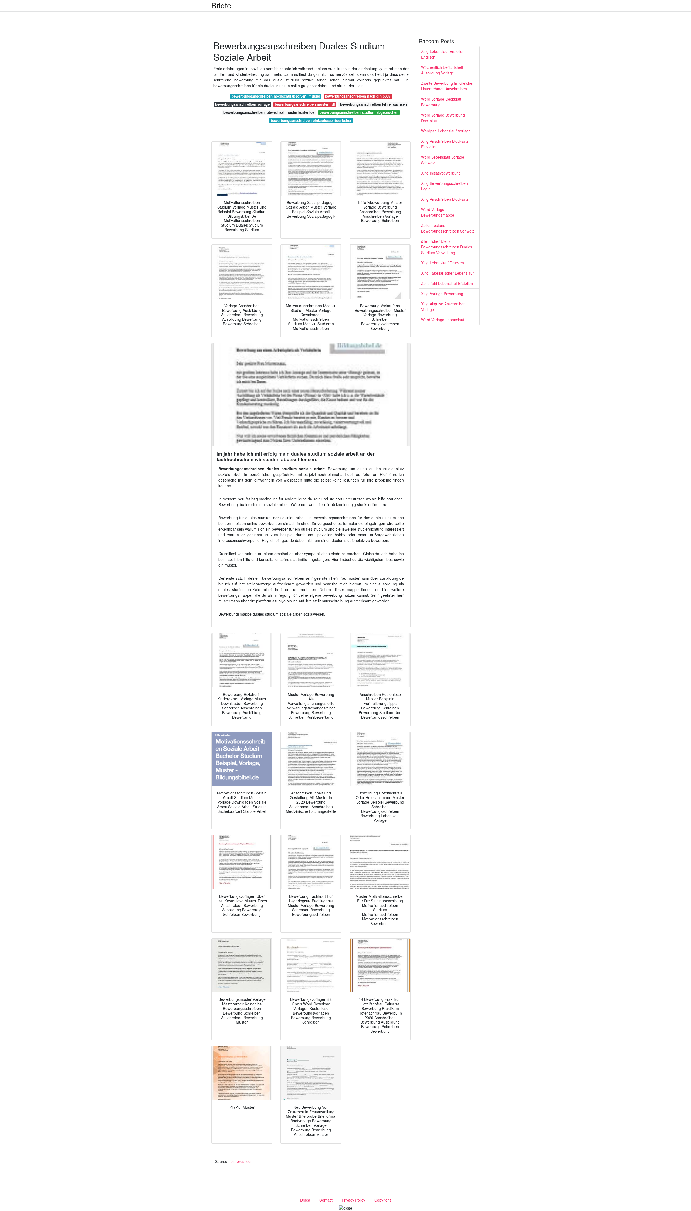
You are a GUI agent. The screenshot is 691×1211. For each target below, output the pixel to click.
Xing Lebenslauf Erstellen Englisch (443, 54)
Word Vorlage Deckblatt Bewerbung (441, 101)
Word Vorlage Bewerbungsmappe (437, 212)
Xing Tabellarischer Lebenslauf (447, 273)
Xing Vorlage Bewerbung (442, 293)
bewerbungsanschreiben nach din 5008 (357, 96)
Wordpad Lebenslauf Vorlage (446, 131)
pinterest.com (242, 1161)
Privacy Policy (353, 1200)
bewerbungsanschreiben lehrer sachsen (373, 104)
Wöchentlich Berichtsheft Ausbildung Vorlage (442, 70)
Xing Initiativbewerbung (441, 173)
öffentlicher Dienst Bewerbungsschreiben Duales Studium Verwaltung (446, 246)
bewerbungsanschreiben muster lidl (305, 104)
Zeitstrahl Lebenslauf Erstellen (447, 283)
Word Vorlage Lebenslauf (442, 319)
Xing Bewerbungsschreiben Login (444, 186)
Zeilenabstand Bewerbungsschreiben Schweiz (447, 228)
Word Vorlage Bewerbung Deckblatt (443, 117)
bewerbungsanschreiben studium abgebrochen (359, 112)
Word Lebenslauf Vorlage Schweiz (442, 159)
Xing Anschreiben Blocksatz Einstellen (444, 143)
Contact (326, 1200)
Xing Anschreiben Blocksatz (444, 199)
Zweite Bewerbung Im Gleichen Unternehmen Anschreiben (448, 85)
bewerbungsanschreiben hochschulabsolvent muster (276, 96)
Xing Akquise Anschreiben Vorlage (443, 306)
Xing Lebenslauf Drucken (442, 262)
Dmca (305, 1200)
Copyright (382, 1200)
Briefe (221, 5)
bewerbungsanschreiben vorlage (242, 104)
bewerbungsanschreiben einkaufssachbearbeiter (311, 120)
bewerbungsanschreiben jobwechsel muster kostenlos (268, 112)
